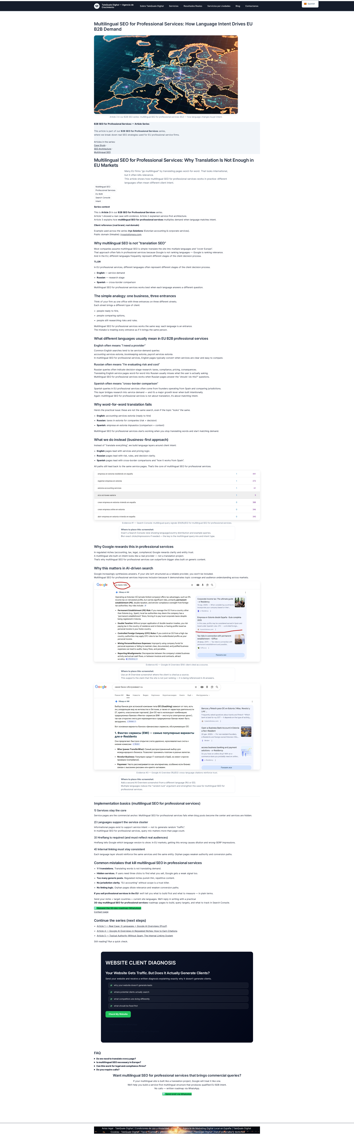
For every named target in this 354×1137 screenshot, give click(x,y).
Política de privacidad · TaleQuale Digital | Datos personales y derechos (207, 1132)
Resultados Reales (193, 6)
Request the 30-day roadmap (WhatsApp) (119, 908)
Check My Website (118, 1014)
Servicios (173, 6)
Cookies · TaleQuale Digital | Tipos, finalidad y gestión (139, 1132)
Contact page (101, 911)
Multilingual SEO (102, 152)
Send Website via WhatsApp (123, 1024)
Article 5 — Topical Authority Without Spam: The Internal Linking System (135, 935)
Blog (238, 6)
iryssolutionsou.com (130, 234)
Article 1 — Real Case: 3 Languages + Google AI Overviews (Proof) (132, 926)
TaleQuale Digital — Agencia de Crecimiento (118, 6)
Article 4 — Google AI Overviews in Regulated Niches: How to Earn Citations (137, 931)
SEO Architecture (102, 148)
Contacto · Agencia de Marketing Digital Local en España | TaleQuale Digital (211, 1128)
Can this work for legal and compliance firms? (121, 1066)
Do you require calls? (107, 1069)
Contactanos (251, 6)
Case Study (100, 145)
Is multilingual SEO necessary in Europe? (118, 1062)
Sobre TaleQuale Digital (152, 6)
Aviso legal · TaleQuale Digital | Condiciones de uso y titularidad (135, 1128)
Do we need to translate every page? (116, 1058)
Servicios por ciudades (218, 6)
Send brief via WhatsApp (178, 1094)
